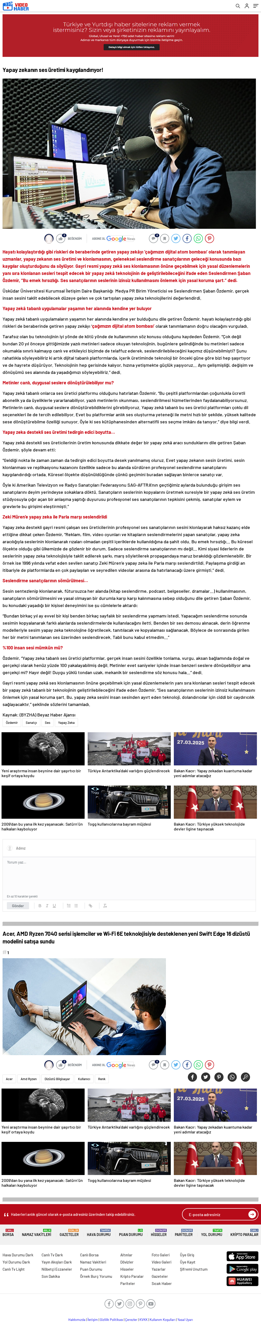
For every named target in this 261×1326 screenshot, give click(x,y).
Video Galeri (161, 1262)
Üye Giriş (187, 1255)
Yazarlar (159, 1269)
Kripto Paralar (244, 1233)
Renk (102, 1079)
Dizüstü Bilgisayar (57, 1079)
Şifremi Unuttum (193, 1269)
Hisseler (159, 1233)
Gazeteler (69, 1233)
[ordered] (68, 906)
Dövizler (127, 1262)
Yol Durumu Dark (16, 1262)
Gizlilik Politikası (111, 1320)
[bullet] (76, 906)
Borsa (8, 1233)
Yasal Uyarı (185, 1320)
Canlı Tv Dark (52, 1255)
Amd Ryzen (29, 1079)
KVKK (143, 1320)
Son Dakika (51, 1276)
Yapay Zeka (66, 723)
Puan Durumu (131, 1233)
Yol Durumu (211, 1233)
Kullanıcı (84, 1079)
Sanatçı (31, 723)
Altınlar (126, 1255)
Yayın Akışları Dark (57, 1262)
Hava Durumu (99, 1233)
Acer (9, 1079)
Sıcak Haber (162, 1283)
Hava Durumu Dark (18, 1255)
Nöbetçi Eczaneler (57, 1269)
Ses (47, 723)
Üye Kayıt (187, 1262)
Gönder (18, 905)
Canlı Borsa (89, 1255)
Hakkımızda (76, 1320)
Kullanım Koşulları (162, 1320)
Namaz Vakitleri (36, 1233)
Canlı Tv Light (14, 1269)
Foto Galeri (160, 1255)
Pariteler (184, 1233)
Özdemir (12, 723)
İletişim (92, 1320)
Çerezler (131, 1320)
